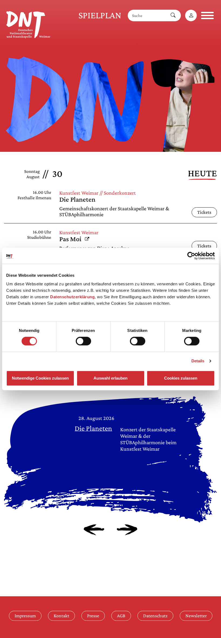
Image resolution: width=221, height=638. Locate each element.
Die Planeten (77, 199)
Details (198, 361)
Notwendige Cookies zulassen (40, 378)
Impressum (25, 615)
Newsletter (196, 615)
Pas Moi (74, 239)
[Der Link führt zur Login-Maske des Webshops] (191, 15)
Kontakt (61, 615)
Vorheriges (94, 529)
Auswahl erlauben (110, 378)
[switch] (83, 341)
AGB (121, 615)
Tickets (204, 212)
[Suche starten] (173, 15)
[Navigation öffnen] (207, 15)
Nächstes (127, 529)
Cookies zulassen (180, 378)
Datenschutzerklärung (72, 297)
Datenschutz (155, 615)
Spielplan (99, 15)
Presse (93, 615)
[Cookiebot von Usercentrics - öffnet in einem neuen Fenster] (191, 256)
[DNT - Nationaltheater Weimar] (28, 23)
